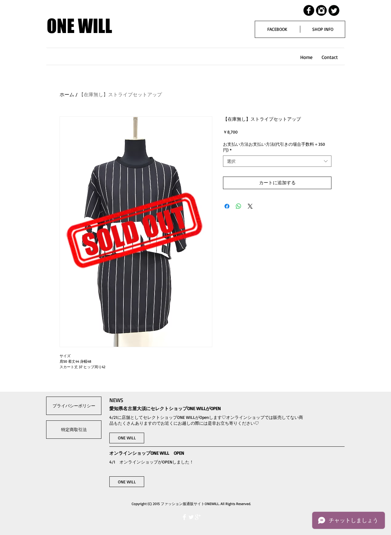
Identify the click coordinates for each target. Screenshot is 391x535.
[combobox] (277, 161)
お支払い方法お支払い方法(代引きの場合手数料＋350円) (274, 147)
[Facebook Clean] (184, 517)
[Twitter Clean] (191, 517)
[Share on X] (250, 206)
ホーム (67, 94)
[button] (126, 438)
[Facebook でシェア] (227, 206)
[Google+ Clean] (198, 517)
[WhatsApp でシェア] (238, 206)
